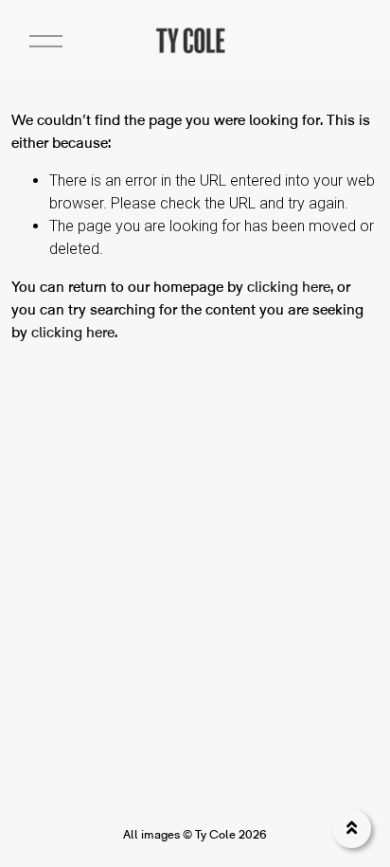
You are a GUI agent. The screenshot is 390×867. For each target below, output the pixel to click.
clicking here (288, 287)
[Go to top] (351, 828)
